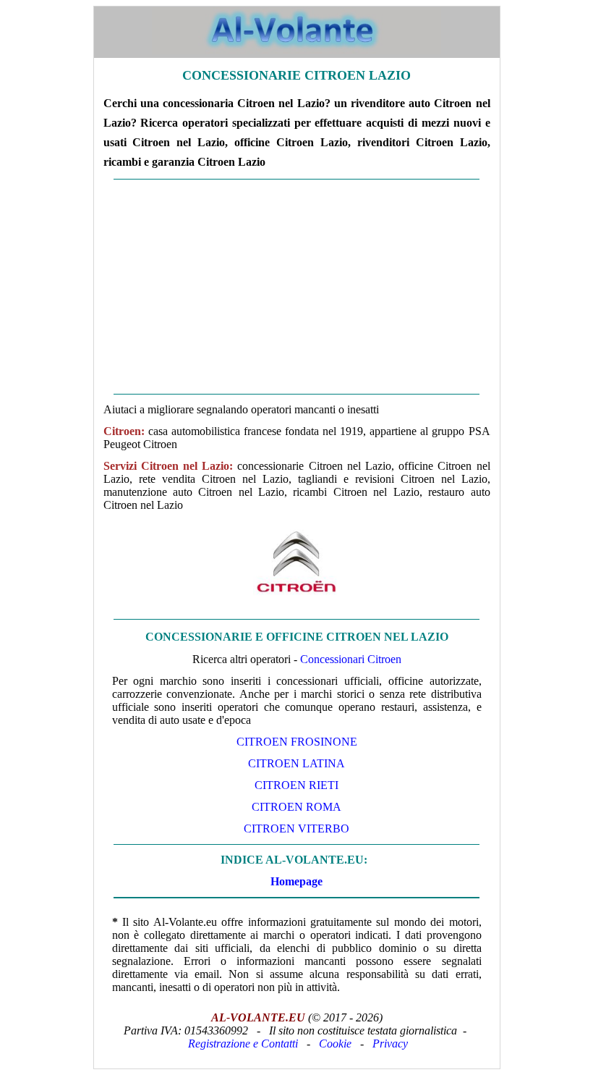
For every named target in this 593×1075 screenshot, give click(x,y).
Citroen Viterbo (296, 828)
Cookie (335, 1043)
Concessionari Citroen (350, 659)
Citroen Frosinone (296, 741)
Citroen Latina (296, 763)
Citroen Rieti (296, 785)
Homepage (296, 881)
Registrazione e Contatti (243, 1043)
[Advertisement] (297, 286)
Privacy (390, 1043)
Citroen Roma (296, 807)
